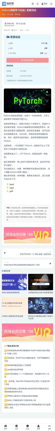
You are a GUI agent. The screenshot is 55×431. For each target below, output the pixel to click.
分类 (16, 429)
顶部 (49, 429)
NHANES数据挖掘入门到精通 (19, 365)
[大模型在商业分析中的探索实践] (40, 282)
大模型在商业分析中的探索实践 (40, 293)
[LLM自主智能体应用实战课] (14, 305)
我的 (38, 429)
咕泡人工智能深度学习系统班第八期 (21, 400)
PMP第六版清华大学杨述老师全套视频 (22, 396)
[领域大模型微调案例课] (14, 282)
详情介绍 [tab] (10, 24)
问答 (27, 429)
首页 (15, 30)
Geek (3, 14)
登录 (45, 4)
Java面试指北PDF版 (15, 370)
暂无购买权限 (27, 60)
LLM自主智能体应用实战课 (12, 316)
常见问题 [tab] (22, 24)
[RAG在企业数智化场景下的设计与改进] (40, 305)
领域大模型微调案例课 (11, 293)
